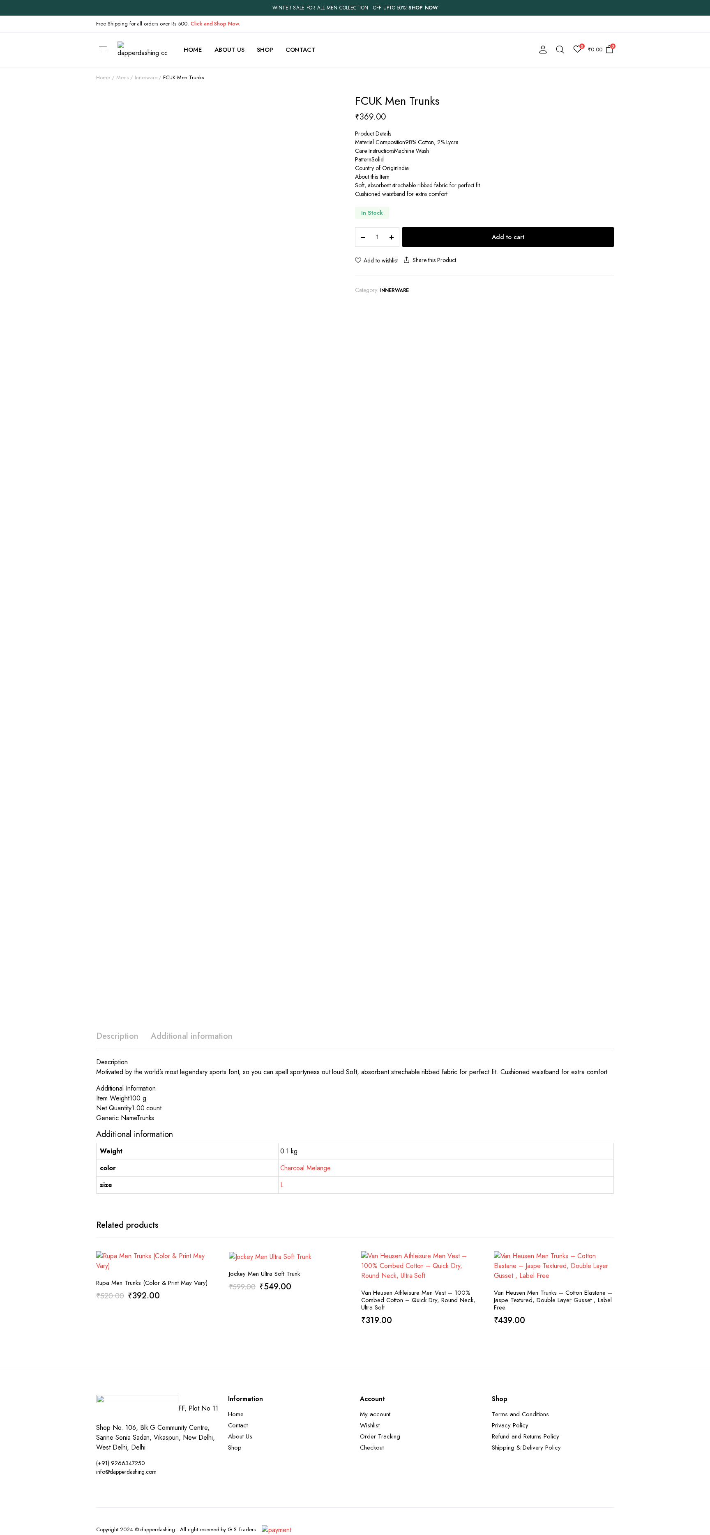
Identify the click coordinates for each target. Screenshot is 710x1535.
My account (375, 1414)
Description (117, 1036)
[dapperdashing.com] (142, 49)
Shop (265, 49)
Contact (301, 49)
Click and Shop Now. (215, 24)
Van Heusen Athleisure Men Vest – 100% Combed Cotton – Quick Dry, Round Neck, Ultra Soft (418, 1300)
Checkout (372, 1447)
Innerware (146, 77)
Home (193, 49)
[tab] (117, 1036)
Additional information (192, 1036)
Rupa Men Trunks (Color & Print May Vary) (151, 1282)
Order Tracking (380, 1436)
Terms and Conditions (520, 1414)
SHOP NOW (423, 8)
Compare (210, 1297)
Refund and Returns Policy (525, 1436)
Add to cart (508, 237)
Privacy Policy (510, 1425)
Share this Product (434, 260)
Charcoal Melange (305, 1168)
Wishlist (370, 1425)
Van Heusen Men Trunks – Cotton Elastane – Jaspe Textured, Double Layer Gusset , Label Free (553, 1300)
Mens (122, 77)
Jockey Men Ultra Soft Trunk (264, 1273)
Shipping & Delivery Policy (526, 1447)
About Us (229, 49)
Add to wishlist (381, 260)
